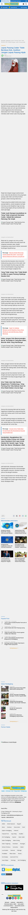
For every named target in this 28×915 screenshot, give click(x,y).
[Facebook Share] (14, 516)
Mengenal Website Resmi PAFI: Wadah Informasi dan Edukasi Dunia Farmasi (6, 532)
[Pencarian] (26, 4)
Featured (8, 40)
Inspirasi (14, 837)
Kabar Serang (16, 840)
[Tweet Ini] (17, 516)
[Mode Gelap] (23, 4)
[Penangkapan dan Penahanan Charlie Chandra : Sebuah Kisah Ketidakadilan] (21, 539)
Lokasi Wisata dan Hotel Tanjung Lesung (14, 628)
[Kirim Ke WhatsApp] (26, 516)
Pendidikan (4, 853)
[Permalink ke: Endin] (2, 55)
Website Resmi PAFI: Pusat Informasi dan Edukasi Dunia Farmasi (20, 532)
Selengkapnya (13, 648)
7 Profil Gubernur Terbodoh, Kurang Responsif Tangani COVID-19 (5, 560)
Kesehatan (15, 843)
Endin (5, 55)
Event (23, 827)
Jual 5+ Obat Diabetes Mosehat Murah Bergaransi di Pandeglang (14, 638)
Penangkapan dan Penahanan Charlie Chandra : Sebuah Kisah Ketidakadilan (21, 546)
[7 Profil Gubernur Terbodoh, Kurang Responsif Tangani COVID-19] (7, 554)
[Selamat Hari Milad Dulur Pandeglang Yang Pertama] (3, 716)
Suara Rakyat (5, 860)
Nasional (12, 850)
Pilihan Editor (12, 853)
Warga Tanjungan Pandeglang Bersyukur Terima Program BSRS (18, 695)
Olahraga (19, 850)
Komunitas (15, 847)
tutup (2, 894)
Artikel (3, 824)
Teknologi (13, 860)
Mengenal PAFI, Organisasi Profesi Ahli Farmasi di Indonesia (6, 546)
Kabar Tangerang (6, 843)
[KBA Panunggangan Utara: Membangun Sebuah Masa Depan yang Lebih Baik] (21, 554)
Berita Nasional (11, 824)
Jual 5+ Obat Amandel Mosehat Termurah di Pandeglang (15, 623)
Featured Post (5, 833)
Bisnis (3, 827)
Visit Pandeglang (22, 860)
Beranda (3, 40)
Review (20, 853)
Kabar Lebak (21, 837)
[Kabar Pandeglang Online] (11, 4)
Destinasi (9, 827)
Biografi (19, 824)
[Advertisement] (14, 24)
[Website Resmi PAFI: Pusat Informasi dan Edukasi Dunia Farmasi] (21, 525)
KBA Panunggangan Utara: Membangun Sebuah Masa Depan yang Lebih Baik (20, 560)
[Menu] (2, 4)
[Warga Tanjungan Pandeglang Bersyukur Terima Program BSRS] (5, 695)
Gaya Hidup (14, 833)
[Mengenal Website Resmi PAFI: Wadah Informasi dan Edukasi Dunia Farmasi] (7, 525)
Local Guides (5, 850)
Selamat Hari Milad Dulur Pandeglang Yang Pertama (16, 715)
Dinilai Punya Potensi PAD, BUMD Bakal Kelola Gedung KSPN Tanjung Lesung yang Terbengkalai (18, 688)
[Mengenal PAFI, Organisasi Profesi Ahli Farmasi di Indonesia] (7, 539)
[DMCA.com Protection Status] (6, 874)
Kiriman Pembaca (6, 847)
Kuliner (22, 847)
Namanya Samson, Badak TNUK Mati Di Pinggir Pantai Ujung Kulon (14, 643)
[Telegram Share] (23, 516)
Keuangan (22, 843)
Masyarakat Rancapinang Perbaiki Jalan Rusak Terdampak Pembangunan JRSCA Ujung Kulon (18, 702)
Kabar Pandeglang (6, 840)
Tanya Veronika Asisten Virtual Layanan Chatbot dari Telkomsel (14, 633)
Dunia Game (17, 827)
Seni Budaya (5, 857)
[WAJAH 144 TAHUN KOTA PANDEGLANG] (3, 709)
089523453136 (10, 817)
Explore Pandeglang (6, 830)
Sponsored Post (14, 857)
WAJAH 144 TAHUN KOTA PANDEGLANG (16, 708)
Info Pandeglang (6, 837)
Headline (21, 833)
